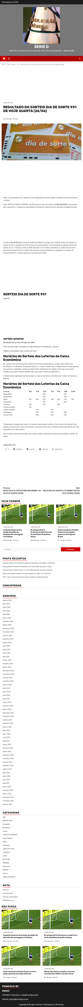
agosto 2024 (7, 685)
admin (16, 119)
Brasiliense (6, 828)
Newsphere (48, 1005)
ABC (4, 817)
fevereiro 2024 (8, 706)
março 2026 (7, 618)
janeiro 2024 (7, 709)
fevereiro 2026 (8, 621)
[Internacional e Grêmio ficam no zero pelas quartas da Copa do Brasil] (68, 514)
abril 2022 (6, 783)
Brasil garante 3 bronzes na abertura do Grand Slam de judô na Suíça (41, 533)
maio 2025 (6, 653)
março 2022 (7, 787)
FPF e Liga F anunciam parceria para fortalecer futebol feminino (25, 577)
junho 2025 (6, 650)
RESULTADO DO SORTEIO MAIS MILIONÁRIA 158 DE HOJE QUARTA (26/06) (22, 490)
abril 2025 (6, 657)
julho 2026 (6, 604)
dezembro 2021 (8, 797)
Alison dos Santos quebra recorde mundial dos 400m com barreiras (27, 574)
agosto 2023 (7, 727)
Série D (5, 873)
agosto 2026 (7, 600)
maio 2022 (6, 780)
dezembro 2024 (8, 671)
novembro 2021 (8, 801)
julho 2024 (6, 688)
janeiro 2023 (7, 751)
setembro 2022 (8, 766)
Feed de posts (8, 893)
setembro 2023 (8, 723)
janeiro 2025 (7, 667)
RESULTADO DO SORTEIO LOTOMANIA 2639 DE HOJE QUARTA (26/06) (61, 490)
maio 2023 (6, 737)
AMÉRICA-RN (7, 821)
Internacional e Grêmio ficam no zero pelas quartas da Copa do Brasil (68, 533)
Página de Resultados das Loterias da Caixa (20, 351)
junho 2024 (6, 692)
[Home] (4, 58)
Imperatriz (6, 845)
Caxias (5, 831)
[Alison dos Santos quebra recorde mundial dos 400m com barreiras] (62, 956)
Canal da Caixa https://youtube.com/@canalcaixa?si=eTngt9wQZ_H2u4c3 (31, 347)
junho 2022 (6, 776)
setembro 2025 (8, 639)
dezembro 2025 (8, 628)
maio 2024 (6, 695)
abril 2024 (6, 699)
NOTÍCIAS (6, 859)
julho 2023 (6, 730)
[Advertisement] (41, 84)
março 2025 (7, 660)
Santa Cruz (7, 866)
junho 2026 (6, 607)
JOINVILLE (6, 852)
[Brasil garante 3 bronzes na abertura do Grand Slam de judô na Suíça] (41, 514)
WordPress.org (8, 900)
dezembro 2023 (8, 713)
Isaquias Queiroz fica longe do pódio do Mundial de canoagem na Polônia (13, 533)
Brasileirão (6, 824)
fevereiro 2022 (8, 790)
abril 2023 (6, 741)
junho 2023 (6, 734)
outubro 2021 (7, 804)
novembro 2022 (8, 758)
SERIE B (5, 870)
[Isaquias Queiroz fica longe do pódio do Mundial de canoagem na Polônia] (14, 514)
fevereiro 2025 (8, 664)
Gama (5, 842)
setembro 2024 (8, 681)
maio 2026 (6, 611)
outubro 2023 (7, 720)
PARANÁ (6, 863)
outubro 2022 (7, 762)
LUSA (5, 856)
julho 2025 (6, 646)
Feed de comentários (10, 897)
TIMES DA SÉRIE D (9, 877)
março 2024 (7, 702)
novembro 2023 (8, 716)
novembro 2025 (8, 632)
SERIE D (41, 46)
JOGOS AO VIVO (8, 103)
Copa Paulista (8, 838)
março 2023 (7, 744)
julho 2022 (6, 773)
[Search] (79, 59)
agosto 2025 (7, 642)
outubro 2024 (7, 678)
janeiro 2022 (7, 794)
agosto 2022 (7, 769)
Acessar (6, 890)
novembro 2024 (8, 674)
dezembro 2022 (8, 755)
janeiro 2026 (7, 625)
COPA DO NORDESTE (10, 835)
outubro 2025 (7, 635)
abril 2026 (6, 614)
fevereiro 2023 (8, 748)
